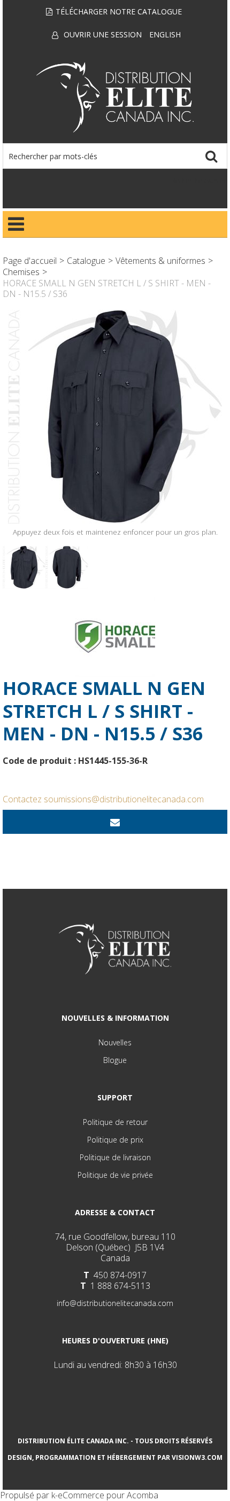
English (165, 34)
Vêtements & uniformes (160, 261)
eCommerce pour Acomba (108, 1495)
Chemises (21, 272)
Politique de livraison (115, 1157)
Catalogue (86, 261)
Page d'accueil (30, 261)
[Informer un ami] (115, 822)
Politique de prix (115, 1140)
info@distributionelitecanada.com (115, 1303)
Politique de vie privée (115, 1175)
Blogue (115, 1060)
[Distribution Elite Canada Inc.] (115, 97)
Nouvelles (115, 1042)
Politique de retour (115, 1122)
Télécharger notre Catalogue (119, 11)
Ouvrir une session (103, 34)
